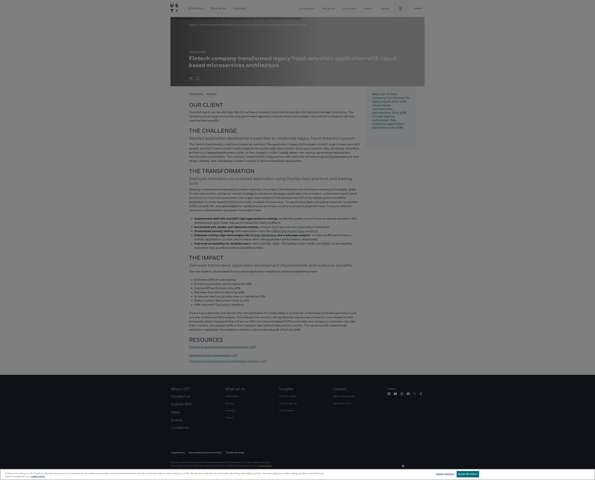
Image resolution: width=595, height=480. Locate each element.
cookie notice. (38, 476)
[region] (297, 474)
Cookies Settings (445, 474)
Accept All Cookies (467, 474)
